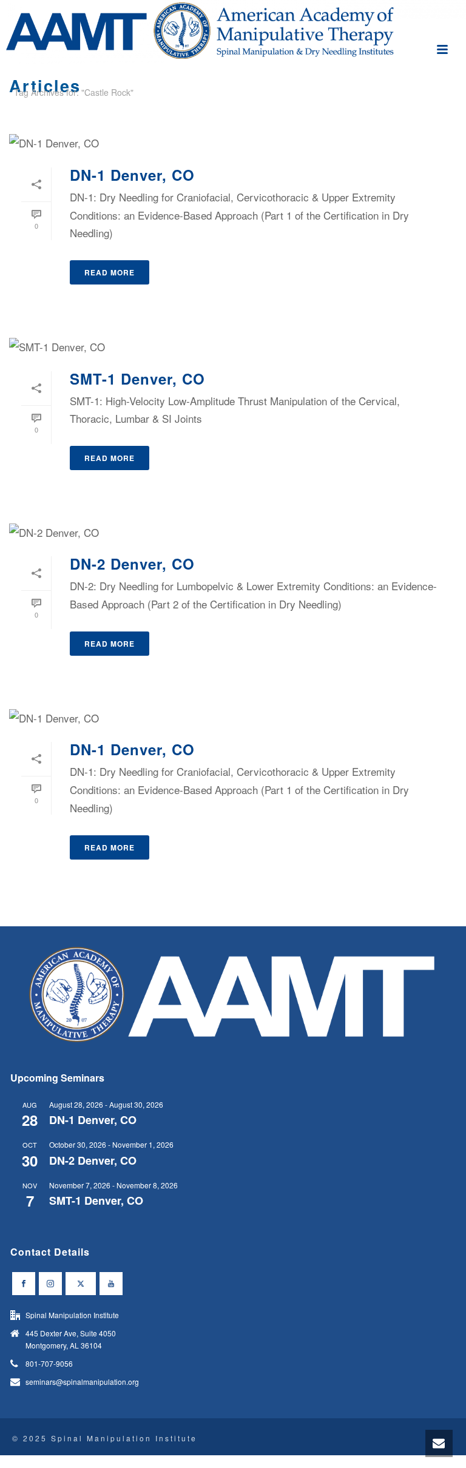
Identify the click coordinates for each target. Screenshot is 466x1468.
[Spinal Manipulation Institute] (233, 31)
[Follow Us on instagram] (50, 1283)
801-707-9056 (49, 1363)
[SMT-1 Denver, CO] (233, 345)
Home (431, 114)
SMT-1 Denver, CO (137, 378)
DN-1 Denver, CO (132, 174)
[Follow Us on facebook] (23, 1283)
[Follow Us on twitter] (81, 1283)
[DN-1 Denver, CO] (233, 142)
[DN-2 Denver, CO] (233, 531)
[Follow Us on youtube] (111, 1283)
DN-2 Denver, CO (132, 563)
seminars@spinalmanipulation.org (82, 1381)
